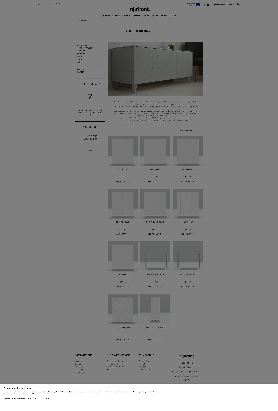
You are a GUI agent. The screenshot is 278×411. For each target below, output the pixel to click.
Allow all (46, 398)
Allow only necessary (13, 398)
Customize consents (32, 398)
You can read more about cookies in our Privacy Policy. (19, 394)
